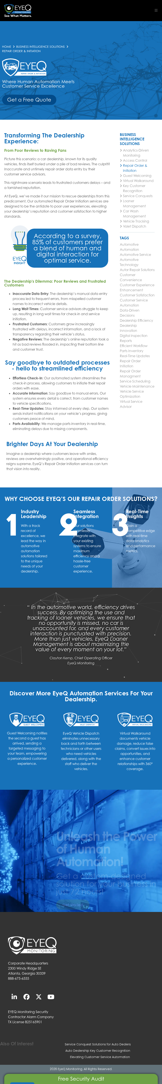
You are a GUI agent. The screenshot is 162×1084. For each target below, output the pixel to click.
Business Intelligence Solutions (40, 46)
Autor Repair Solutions (137, 270)
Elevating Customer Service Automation (100, 1057)
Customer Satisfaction (137, 295)
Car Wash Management (134, 213)
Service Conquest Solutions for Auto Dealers (98, 1044)
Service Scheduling (135, 381)
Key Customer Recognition (134, 188)
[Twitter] (38, 997)
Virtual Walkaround (138, 181)
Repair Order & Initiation (135, 168)
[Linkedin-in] (14, 997)
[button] (156, 10)
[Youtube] (51, 997)
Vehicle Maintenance (137, 386)
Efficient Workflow (133, 346)
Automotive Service (135, 254)
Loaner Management (134, 203)
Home (6, 46)
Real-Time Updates (135, 356)
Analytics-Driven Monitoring (136, 152)
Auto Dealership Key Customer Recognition (97, 1051)
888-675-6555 (18, 978)
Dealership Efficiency (136, 320)
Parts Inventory (131, 351)
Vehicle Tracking (136, 221)
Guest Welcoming (137, 176)
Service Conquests (138, 196)
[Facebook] (26, 997)
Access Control (135, 160)
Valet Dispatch (134, 226)
